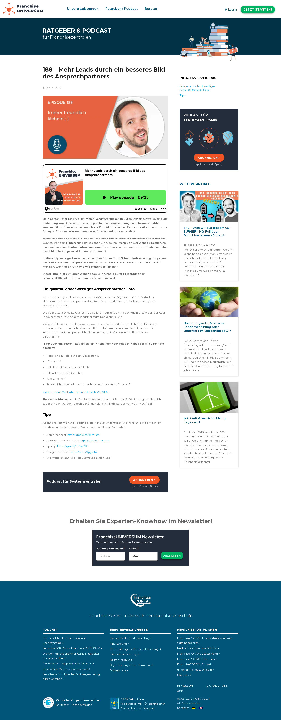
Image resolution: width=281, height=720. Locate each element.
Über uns (183, 675)
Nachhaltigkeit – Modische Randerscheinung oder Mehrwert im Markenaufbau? (206, 327)
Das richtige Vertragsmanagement (65, 669)
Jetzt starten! (258, 9)
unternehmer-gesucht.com (194, 669)
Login (232, 9)
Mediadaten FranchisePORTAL (197, 648)
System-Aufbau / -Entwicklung (130, 638)
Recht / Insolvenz (121, 659)
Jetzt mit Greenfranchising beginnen (205, 420)
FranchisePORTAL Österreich (196, 659)
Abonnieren (143, 480)
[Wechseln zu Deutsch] (193, 707)
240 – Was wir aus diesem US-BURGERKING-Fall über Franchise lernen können (207, 231)
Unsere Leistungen (82, 9)
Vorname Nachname (110, 548)
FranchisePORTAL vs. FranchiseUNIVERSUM (71, 648)
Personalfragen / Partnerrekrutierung (134, 649)
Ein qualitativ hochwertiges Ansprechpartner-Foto (197, 87)
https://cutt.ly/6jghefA (83, 452)
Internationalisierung (123, 654)
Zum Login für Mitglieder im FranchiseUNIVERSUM (75, 392)
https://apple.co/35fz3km (83, 434)
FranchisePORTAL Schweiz (194, 664)
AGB (180, 691)
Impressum (185, 685)
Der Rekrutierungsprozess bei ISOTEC (67, 663)
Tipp (183, 95)
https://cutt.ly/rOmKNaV (94, 440)
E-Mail (134, 548)
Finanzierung (118, 643)
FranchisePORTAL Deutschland (197, 653)
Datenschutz (118, 670)
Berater (151, 9)
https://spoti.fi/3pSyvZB (72, 446)
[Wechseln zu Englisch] (201, 707)
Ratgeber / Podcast (121, 9)
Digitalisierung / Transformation (131, 665)
